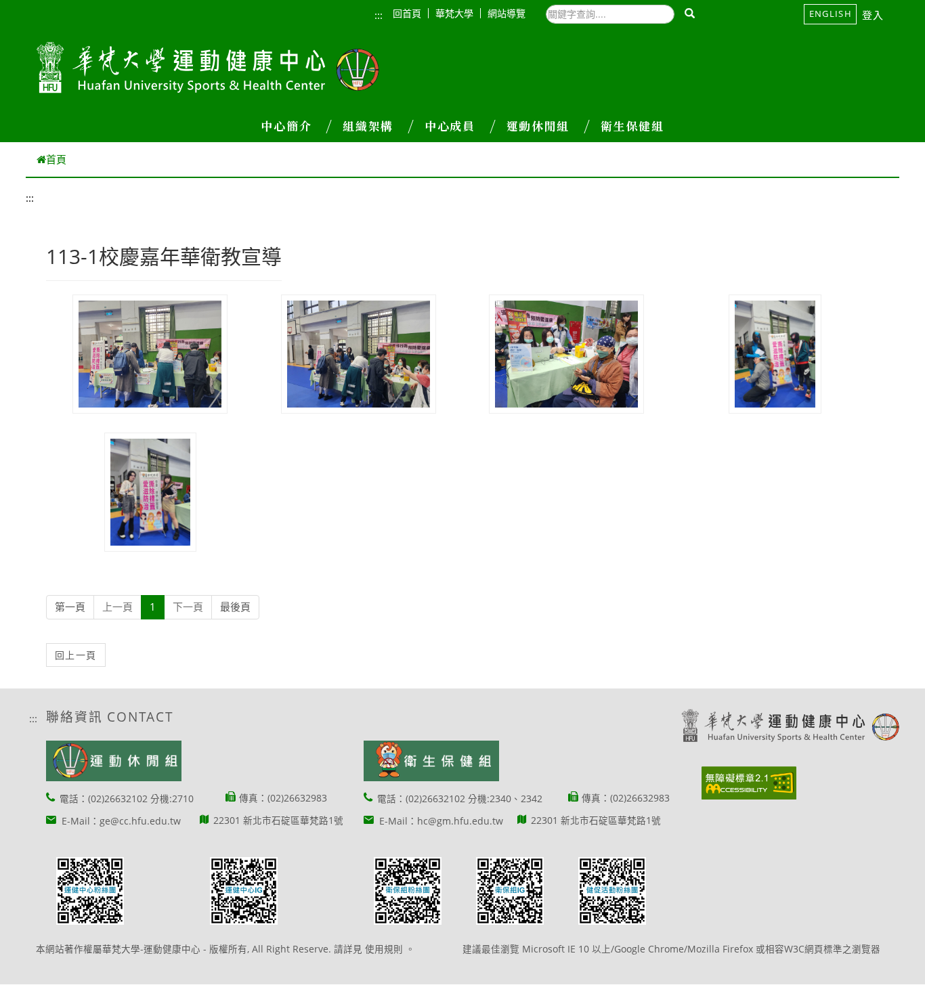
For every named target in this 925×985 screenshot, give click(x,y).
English (830, 13)
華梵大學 (454, 13)
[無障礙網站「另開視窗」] (749, 783)
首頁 (56, 159)
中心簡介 (286, 126)
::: (378, 15)
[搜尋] (690, 14)
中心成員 (450, 126)
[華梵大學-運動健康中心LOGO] (208, 68)
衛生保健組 (632, 126)
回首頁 (407, 13)
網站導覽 (506, 13)
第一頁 (70, 606)
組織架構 (368, 126)
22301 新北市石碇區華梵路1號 (278, 820)
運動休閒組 (538, 126)
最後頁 (235, 606)
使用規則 (384, 949)
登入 (873, 15)
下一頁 (188, 606)
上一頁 (117, 606)
